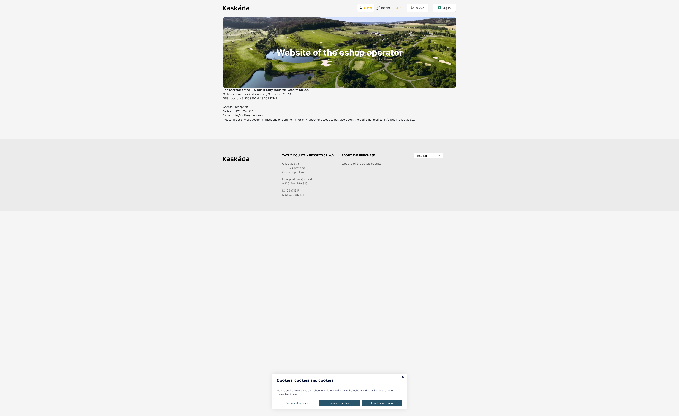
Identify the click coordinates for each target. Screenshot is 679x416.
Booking (386, 7)
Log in (446, 8)
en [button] (397, 8)
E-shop (368, 7)
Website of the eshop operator (362, 163)
